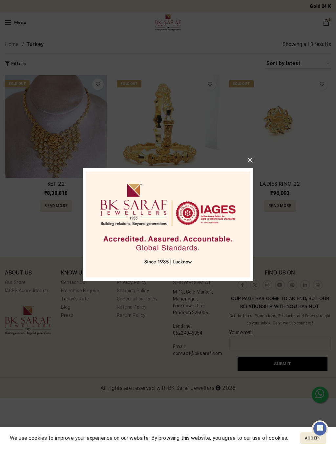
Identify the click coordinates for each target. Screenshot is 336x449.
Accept (313, 438)
